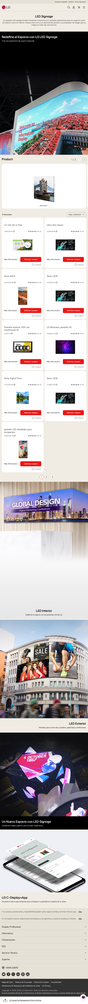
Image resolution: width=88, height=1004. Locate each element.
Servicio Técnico (10, 952)
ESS (4, 946)
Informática (7, 933)
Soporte (6, 959)
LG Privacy (46, 986)
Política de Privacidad (23, 982)
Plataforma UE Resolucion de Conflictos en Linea (21, 986)
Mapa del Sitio (7, 982)
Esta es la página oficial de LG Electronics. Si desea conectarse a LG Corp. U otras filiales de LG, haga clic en (43, 993)
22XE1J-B (8, 333)
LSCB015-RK (52, 384)
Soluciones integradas (61, 2)
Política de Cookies (41, 982)
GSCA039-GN (9, 282)
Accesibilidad (56, 982)
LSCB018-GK (52, 282)
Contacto (71, 2)
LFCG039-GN (9, 384)
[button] (3, 148)
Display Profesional (11, 926)
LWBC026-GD (9, 436)
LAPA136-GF (9, 231)
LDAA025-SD (52, 333)
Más (80, 912)
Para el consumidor (80, 2)
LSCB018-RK (52, 231)
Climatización (8, 939)
